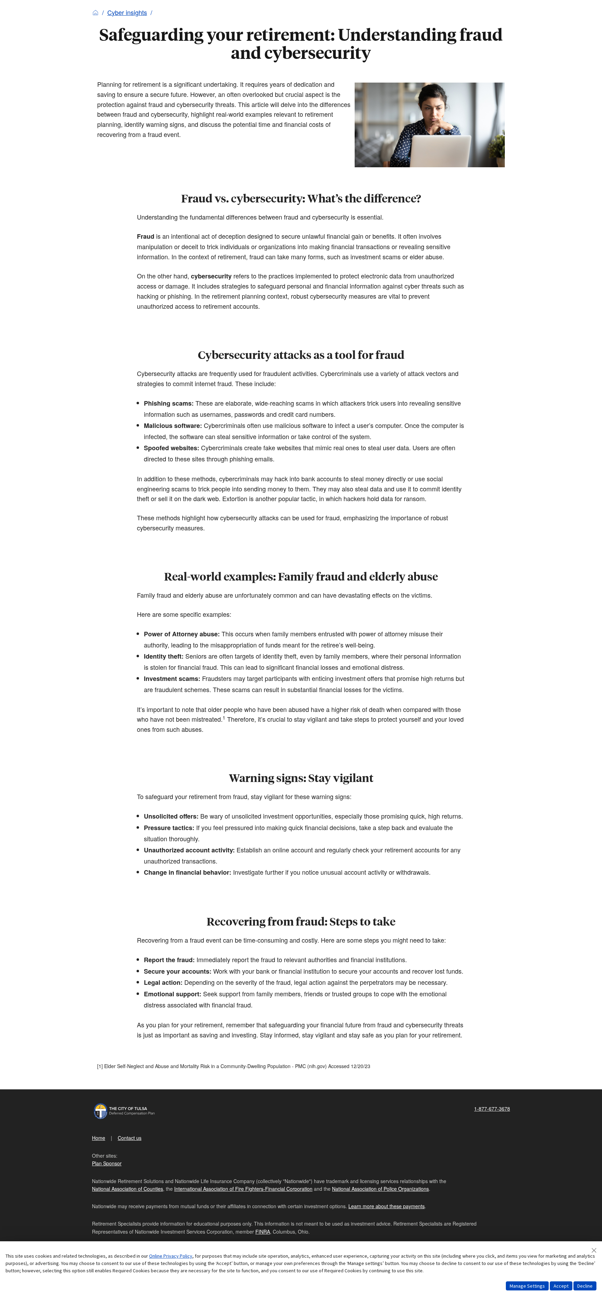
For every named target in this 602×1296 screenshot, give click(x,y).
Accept (561, 1286)
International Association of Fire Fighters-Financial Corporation (243, 1188)
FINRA (262, 1231)
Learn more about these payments (386, 1206)
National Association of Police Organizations (380, 1188)
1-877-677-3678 (492, 1108)
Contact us (129, 1137)
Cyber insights (127, 12)
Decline (585, 1286)
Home (98, 1137)
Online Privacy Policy (170, 1256)
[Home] (95, 12)
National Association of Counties (127, 1188)
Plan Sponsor (107, 1163)
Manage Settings (527, 1286)
